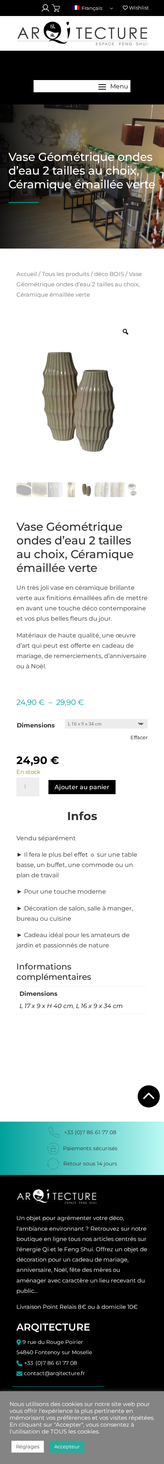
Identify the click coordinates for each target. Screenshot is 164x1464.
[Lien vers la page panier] (56, 8)
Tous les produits (65, 274)
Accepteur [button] (67, 1446)
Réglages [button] (27, 1446)
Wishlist (138, 8)
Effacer (139, 737)
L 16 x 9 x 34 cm (99, 1006)
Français (91, 8)
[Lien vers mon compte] (45, 8)
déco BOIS (109, 274)
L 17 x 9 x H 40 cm (46, 1006)
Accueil (26, 274)
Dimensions (36, 725)
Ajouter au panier (82, 787)
